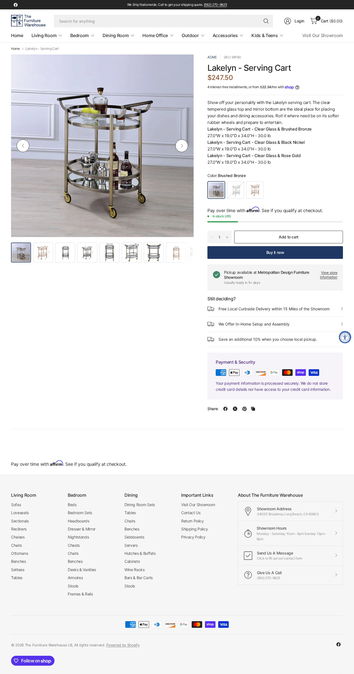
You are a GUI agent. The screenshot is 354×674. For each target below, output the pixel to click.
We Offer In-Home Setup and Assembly (254, 324)
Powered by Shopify (122, 645)
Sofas (16, 504)
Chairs (16, 545)
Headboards (78, 521)
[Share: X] (235, 408)
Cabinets (132, 561)
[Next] (181, 145)
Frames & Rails (80, 594)
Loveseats (20, 512)
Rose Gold (255, 190)
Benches (18, 561)
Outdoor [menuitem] (190, 35)
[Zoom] (183, 65)
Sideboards (134, 537)
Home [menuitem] (17, 35)
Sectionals (20, 521)
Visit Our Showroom (322, 35)
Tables (16, 577)
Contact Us (191, 512)
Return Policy (192, 521)
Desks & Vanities (82, 569)
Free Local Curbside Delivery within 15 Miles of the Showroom (274, 308)
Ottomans (19, 553)
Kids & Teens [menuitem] (264, 35)
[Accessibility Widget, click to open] (345, 337)
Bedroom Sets (80, 512)
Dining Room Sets (139, 504)
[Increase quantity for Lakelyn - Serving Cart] (227, 237)
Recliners (19, 529)
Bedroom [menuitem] (79, 35)
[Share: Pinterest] (244, 408)
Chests (74, 545)
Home (15, 48)
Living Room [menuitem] (44, 35)
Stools (73, 586)
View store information (328, 274)
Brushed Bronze (216, 190)
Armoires (75, 577)
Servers (131, 545)
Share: (212, 409)
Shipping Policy (194, 529)
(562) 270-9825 (215, 4)
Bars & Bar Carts (138, 577)
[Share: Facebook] (225, 408)
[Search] (266, 21)
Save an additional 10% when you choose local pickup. (267, 339)
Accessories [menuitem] (225, 35)
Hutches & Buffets (140, 553)
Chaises (18, 537)
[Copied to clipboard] (253, 408)
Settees (17, 569)
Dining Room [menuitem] (116, 35)
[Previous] (23, 145)
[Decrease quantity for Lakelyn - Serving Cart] (212, 237)
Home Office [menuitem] (155, 35)
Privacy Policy (193, 537)
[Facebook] (15, 4)
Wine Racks (134, 569)
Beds (72, 504)
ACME (212, 57)
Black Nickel (235, 190)
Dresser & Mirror (81, 529)
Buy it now (275, 252)
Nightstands (78, 537)
